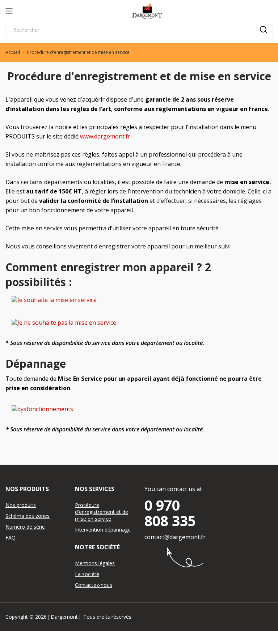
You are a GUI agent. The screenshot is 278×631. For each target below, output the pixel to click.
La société (87, 574)
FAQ (10, 537)
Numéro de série (25, 526)
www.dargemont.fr (105, 136)
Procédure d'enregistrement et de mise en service (101, 512)
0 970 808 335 (170, 512)
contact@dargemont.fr (175, 537)
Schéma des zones (27, 515)
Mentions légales (95, 563)
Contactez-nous (93, 584)
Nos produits (20, 505)
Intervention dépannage (103, 529)
